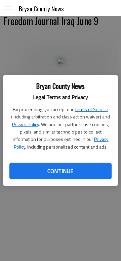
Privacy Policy (25, 124)
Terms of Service (91, 109)
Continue (60, 171)
